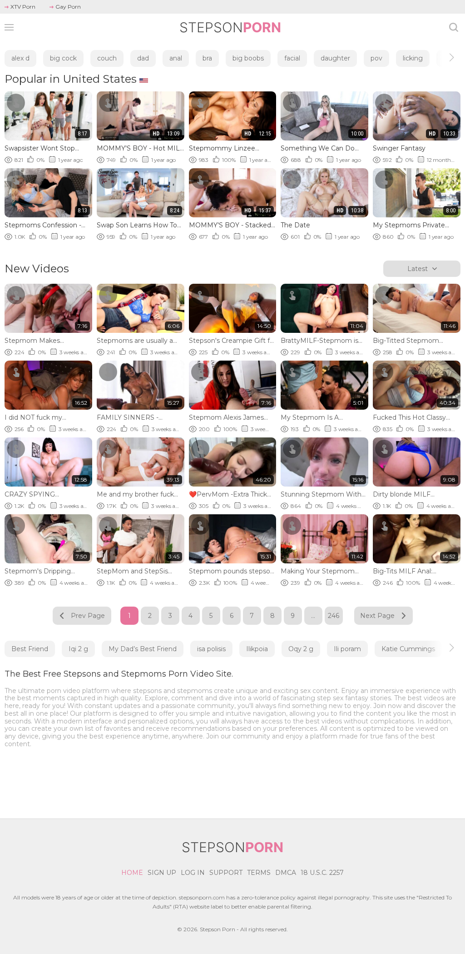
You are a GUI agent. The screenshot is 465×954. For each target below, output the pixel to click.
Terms (259, 873)
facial (292, 58)
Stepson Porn (217, 929)
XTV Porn (22, 6)
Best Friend (29, 649)
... (313, 616)
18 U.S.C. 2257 (322, 873)
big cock (63, 58)
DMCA (285, 873)
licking (413, 58)
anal (175, 58)
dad (143, 58)
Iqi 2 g (78, 649)
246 (333, 616)
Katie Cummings (408, 649)
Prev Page (88, 616)
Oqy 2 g (300, 649)
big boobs (248, 58)
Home (132, 873)
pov (376, 58)
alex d (20, 58)
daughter (335, 58)
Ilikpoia (257, 649)
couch (107, 58)
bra (207, 58)
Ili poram (347, 649)
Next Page (377, 616)
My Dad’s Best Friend (143, 649)
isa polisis (211, 649)
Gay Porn (68, 6)
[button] (443, 57)
